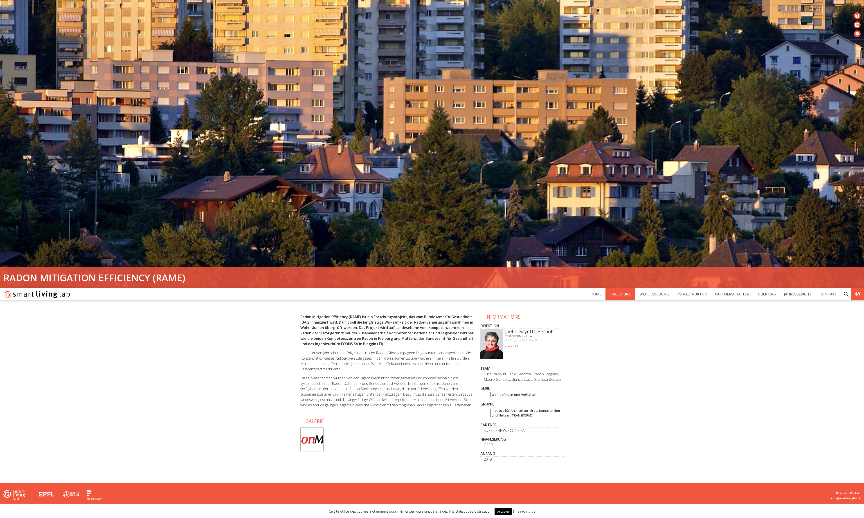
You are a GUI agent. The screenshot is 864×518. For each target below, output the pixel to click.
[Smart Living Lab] (35, 294)
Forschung (620, 294)
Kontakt (828, 294)
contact (510, 346)
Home (596, 294)
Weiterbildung (654, 294)
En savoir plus (524, 511)
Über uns (767, 294)
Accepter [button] (503, 511)
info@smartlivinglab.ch (846, 498)
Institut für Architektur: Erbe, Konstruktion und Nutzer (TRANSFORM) (526, 412)
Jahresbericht (798, 294)
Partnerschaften (732, 294)
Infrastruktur (692, 294)
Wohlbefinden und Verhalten (514, 394)
